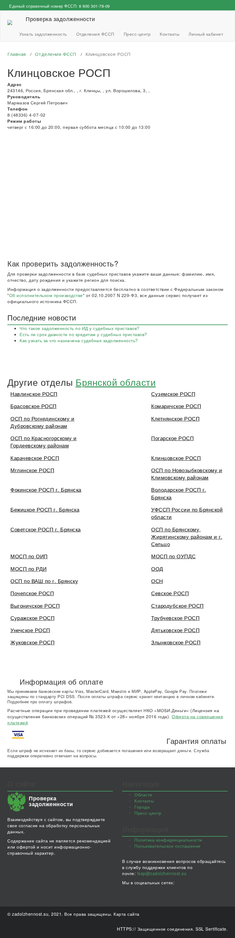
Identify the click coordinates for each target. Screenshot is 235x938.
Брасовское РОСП (33, 406)
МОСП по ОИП (29, 556)
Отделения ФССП (95, 34)
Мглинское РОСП (32, 470)
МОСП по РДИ (28, 568)
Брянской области (116, 382)
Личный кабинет (205, 34)
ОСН (157, 581)
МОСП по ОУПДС (173, 556)
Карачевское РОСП (34, 458)
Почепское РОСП (32, 593)
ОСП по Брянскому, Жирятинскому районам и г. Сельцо (186, 536)
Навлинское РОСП (34, 393)
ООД (157, 568)
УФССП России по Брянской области (187, 512)
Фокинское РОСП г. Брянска (45, 489)
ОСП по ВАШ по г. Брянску (44, 581)
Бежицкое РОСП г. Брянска (44, 509)
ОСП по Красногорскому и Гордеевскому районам (43, 441)
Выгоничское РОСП (35, 605)
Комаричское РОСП (176, 406)
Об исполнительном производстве (46, 295)
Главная (16, 54)
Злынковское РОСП (175, 642)
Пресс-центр (137, 34)
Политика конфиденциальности (168, 840)
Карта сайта (127, 914)
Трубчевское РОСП (175, 617)
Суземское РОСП (173, 393)
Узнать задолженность (43, 34)
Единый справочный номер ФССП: (59, 6)
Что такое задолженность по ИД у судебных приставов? (80, 328)
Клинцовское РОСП (176, 458)
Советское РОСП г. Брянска (45, 529)
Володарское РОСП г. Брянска (178, 493)
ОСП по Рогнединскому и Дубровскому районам (42, 422)
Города (142, 807)
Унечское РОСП (30, 630)
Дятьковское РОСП (175, 630)
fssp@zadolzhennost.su (162, 873)
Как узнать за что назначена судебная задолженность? (79, 340)
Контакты (169, 34)
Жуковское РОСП (32, 642)
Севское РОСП (170, 593)
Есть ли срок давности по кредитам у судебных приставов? (83, 334)
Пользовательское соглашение (167, 846)
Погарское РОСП (172, 438)
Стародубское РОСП (177, 605)
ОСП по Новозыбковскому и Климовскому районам (186, 473)
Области (143, 794)
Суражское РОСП (32, 617)
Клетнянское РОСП (175, 418)
